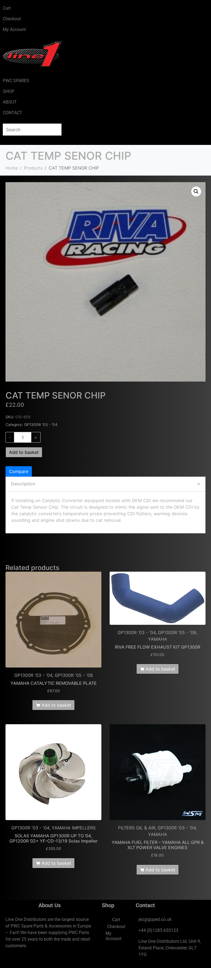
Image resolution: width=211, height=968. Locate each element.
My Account (14, 29)
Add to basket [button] (56, 705)
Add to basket (24, 452)
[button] (196, 191)
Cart (7, 8)
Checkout (12, 18)
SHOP (8, 91)
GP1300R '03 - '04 (40, 424)
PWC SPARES (16, 80)
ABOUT (10, 102)
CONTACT (12, 112)
